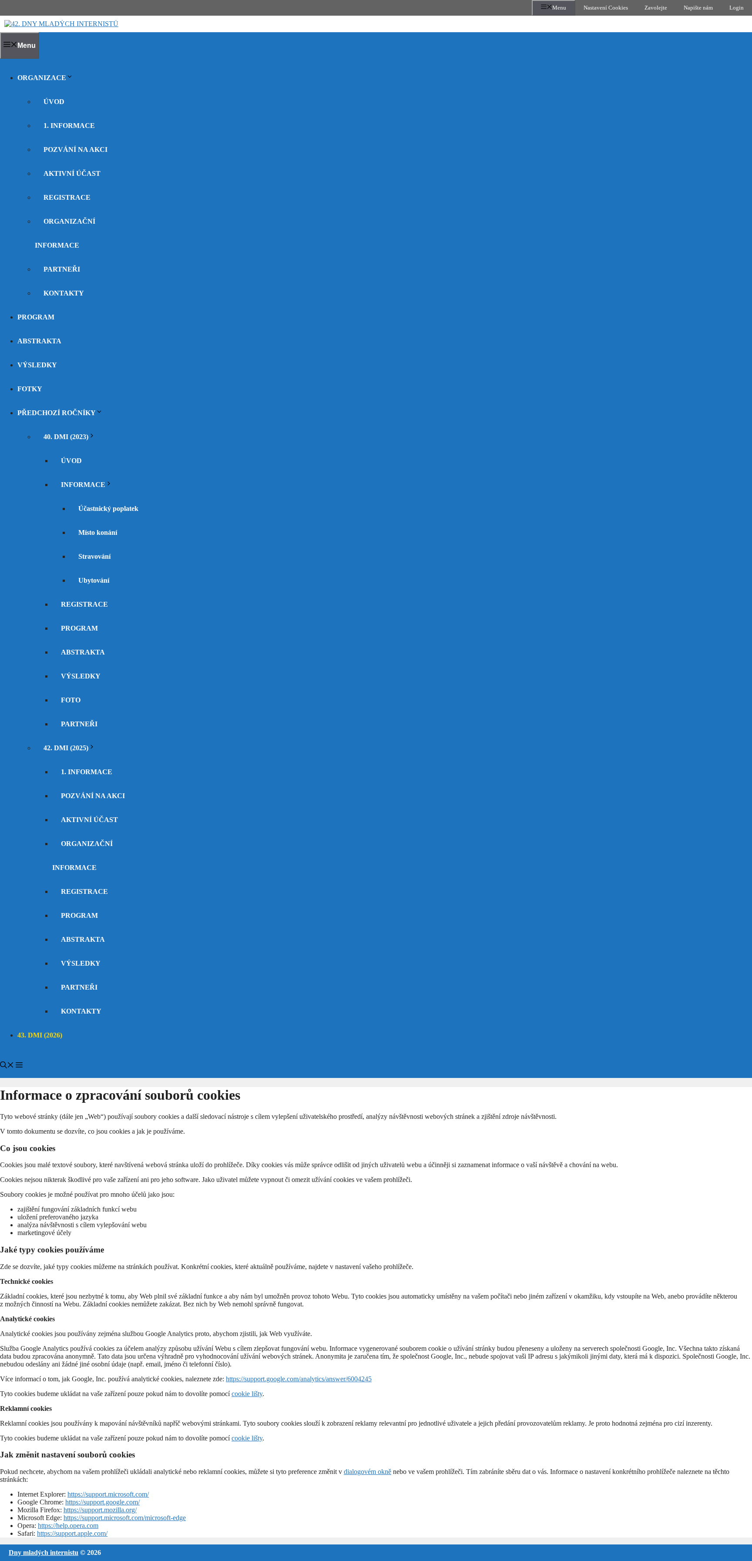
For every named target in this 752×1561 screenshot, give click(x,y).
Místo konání (97, 532)
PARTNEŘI (62, 269)
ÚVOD (54, 101)
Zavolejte (656, 7)
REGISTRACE (67, 197)
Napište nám (698, 7)
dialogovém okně (367, 1471)
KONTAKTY (64, 293)
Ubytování (93, 580)
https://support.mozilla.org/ (100, 1510)
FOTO (71, 700)
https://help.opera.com (68, 1525)
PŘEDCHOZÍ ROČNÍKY (56, 412)
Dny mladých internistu (43, 1552)
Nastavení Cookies (606, 7)
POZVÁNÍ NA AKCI (75, 149)
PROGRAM (35, 317)
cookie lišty (247, 1393)
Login (736, 7)
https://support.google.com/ (102, 1502)
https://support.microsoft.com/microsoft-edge (125, 1517)
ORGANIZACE (41, 77)
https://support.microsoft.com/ (108, 1494)
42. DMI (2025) (66, 748)
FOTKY (29, 389)
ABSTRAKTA (39, 341)
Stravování (94, 556)
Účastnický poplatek (108, 508)
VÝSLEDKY (37, 365)
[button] (7, 1066)
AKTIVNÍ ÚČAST (72, 173)
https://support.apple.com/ (72, 1533)
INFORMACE (83, 484)
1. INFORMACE (69, 125)
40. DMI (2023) (66, 436)
